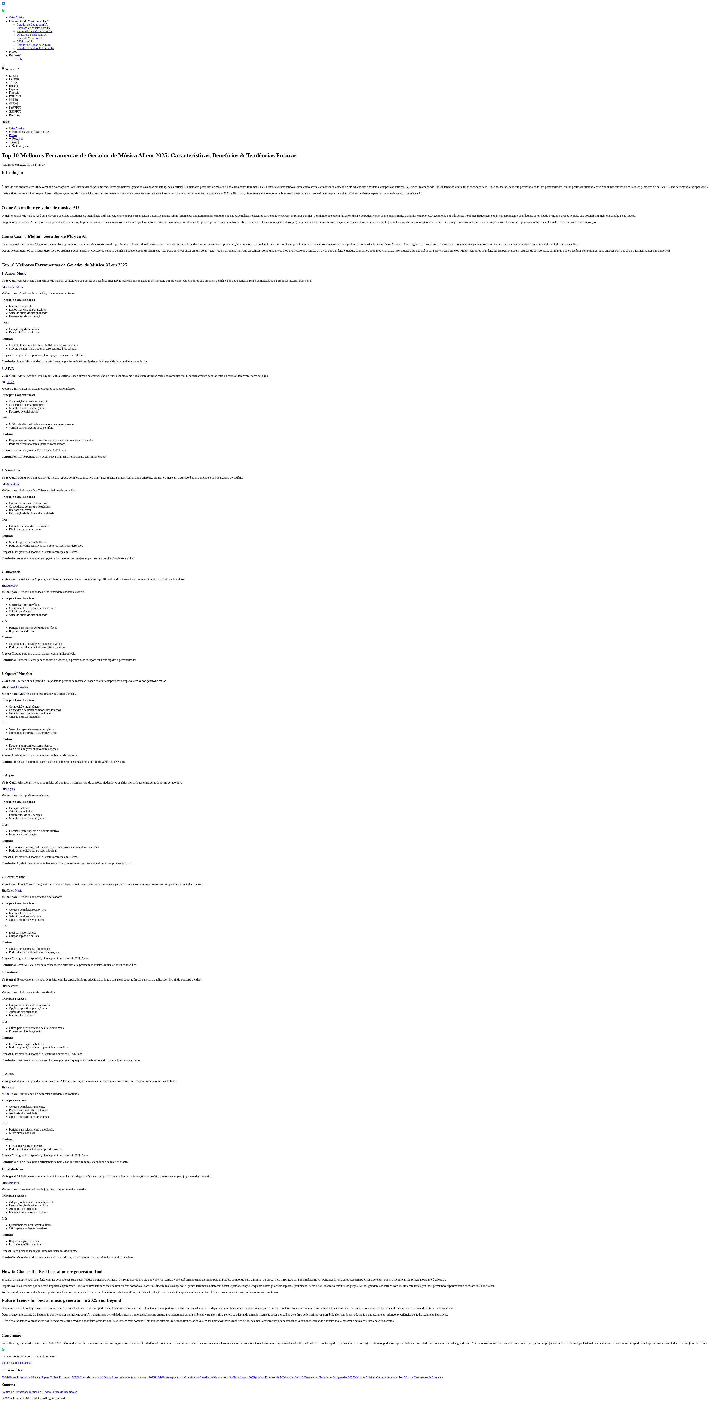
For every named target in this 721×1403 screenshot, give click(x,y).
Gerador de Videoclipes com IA (35, 48)
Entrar (6, 121)
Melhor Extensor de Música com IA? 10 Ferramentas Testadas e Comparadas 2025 (305, 1377)
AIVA (10, 382)
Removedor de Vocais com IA (34, 31)
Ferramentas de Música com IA (30, 131)
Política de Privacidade (15, 1391)
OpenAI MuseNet (18, 687)
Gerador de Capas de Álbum (34, 44)
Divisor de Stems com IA (32, 34)
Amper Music (15, 287)
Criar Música (16, 17)
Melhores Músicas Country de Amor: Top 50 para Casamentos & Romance (398, 1377)
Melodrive (13, 1182)
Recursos (17, 138)
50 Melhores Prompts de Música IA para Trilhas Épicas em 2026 (40, 1377)
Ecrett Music (14, 890)
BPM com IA (25, 41)
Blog (19, 58)
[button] (364, 21)
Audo (10, 1087)
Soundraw (13, 484)
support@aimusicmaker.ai (17, 1362)
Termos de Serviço (40, 1391)
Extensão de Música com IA (33, 27)
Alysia (11, 789)
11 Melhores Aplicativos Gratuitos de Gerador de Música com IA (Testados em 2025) (205, 1377)
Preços (13, 51)
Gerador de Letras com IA (32, 24)
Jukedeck (12, 585)
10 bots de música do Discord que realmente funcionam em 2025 (116, 1377)
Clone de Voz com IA (29, 38)
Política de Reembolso (64, 1391)
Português (21, 146)
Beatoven (12, 985)
